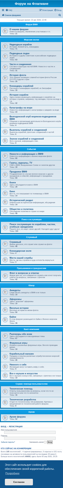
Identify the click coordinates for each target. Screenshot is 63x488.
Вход (3, 427)
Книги (13, 182)
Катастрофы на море (21, 107)
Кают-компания (31, 329)
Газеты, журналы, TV (21, 163)
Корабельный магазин (22, 354)
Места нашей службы (21, 258)
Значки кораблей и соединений (27, 138)
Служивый (31, 237)
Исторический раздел (21, 200)
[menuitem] (9, 10)
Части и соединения (20, 64)
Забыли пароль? (8, 442)
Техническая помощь (21, 388)
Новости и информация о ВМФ (26, 154)
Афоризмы (16, 299)
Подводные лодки (19, 53)
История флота (18, 75)
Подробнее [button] (12, 473)
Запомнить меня (36, 442)
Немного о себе (18, 364)
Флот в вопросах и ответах (24, 273)
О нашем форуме (19, 29)
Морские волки (31, 40)
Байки (13, 317)
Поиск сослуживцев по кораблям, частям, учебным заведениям (33, 225)
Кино (12, 191)
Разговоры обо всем (21, 334)
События (31, 149)
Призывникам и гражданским (31, 268)
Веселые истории (19, 308)
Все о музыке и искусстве (24, 373)
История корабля (19, 95)
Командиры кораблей (21, 86)
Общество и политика (21, 209)
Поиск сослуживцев (31, 219)
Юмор (31, 285)
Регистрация (16, 427)
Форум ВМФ (32, 24)
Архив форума (18, 416)
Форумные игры (18, 343)
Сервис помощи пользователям (32, 384)
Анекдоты (15, 290)
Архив (31, 412)
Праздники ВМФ (18, 171)
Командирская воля (20, 251)
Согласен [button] (18, 482)
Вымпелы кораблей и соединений (28, 130)
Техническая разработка (23, 399)
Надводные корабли (21, 44)
